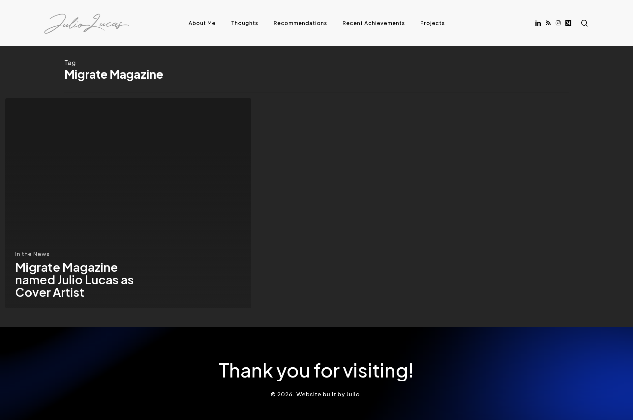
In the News (32, 253)
